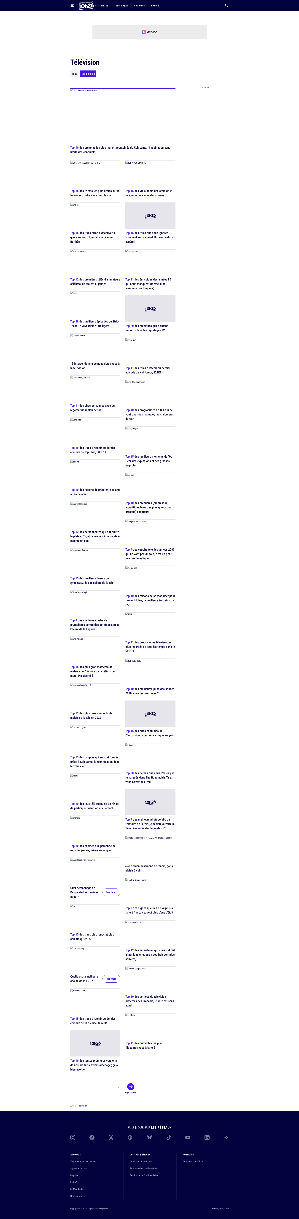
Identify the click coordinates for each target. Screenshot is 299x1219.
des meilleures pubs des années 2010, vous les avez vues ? (149, 691)
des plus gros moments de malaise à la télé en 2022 (91, 715)
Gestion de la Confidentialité (144, 1175)
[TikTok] (168, 1137)
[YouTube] (187, 1137)
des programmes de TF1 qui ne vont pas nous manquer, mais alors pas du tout (149, 414)
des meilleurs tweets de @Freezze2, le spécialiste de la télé (91, 580)
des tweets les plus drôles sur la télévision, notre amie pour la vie (94, 193)
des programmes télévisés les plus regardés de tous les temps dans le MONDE (150, 646)
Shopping (139, 5)
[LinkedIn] (207, 1137)
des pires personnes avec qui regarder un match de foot (93, 408)
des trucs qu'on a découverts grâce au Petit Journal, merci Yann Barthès (92, 237)
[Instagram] (72, 1137)
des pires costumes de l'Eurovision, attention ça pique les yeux (150, 733)
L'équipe (74, 1175)
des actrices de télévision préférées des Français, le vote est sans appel (149, 1001)
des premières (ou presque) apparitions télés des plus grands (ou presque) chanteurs (148, 507)
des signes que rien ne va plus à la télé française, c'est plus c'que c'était (149, 910)
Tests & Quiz (121, 5)
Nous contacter (78, 1196)
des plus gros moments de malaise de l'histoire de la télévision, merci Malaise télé (92, 671)
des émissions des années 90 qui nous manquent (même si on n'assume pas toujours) (148, 283)
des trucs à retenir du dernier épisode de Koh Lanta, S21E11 (147, 370)
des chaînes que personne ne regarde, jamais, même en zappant (93, 848)
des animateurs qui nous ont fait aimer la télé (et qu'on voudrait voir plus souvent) (150, 954)
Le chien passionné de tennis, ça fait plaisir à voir (150, 868)
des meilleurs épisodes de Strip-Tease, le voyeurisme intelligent (94, 323)
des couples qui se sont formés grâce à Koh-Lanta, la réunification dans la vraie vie (94, 761)
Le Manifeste (76, 1189)
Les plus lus (88, 74)
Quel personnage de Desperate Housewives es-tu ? (84, 892)
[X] (111, 1137)
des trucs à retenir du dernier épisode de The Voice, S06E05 (92, 1020)
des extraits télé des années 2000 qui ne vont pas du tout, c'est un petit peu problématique (150, 553)
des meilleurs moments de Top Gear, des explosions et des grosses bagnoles (148, 460)
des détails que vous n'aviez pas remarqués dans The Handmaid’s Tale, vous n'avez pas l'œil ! (149, 777)
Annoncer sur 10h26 (193, 1161)
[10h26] (87, 5)
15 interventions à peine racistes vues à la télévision (95, 365)
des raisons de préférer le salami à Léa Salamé (95, 492)
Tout (74, 74)
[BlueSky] (149, 1137)
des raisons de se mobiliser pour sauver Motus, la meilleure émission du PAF (150, 600)
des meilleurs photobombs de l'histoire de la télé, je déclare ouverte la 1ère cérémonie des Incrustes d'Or (150, 823)
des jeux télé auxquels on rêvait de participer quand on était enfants (94, 806)
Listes (104, 5)
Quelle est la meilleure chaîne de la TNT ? (84, 978)
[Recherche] (227, 5)
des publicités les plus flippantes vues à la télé (143, 1045)
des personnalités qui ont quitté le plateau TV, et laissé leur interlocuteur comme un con (95, 536)
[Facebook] (91, 1137)
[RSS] (226, 1137)
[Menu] (72, 5)
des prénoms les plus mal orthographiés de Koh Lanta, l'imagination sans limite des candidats (120, 149)
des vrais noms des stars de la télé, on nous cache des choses (148, 193)
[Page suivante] (130, 1086)
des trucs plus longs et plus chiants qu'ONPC (92, 936)
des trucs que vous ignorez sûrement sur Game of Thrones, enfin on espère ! (150, 237)
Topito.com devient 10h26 (83, 1161)
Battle (155, 5)
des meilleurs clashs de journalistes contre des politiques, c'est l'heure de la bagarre (94, 624)
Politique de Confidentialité (143, 1168)
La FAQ (73, 1182)
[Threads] (130, 1137)
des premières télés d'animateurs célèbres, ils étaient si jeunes (95, 281)
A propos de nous (79, 1168)
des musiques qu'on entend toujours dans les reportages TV (146, 328)
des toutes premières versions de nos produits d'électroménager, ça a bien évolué (94, 1065)
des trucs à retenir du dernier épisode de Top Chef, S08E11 (92, 450)
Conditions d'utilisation (141, 1161)
